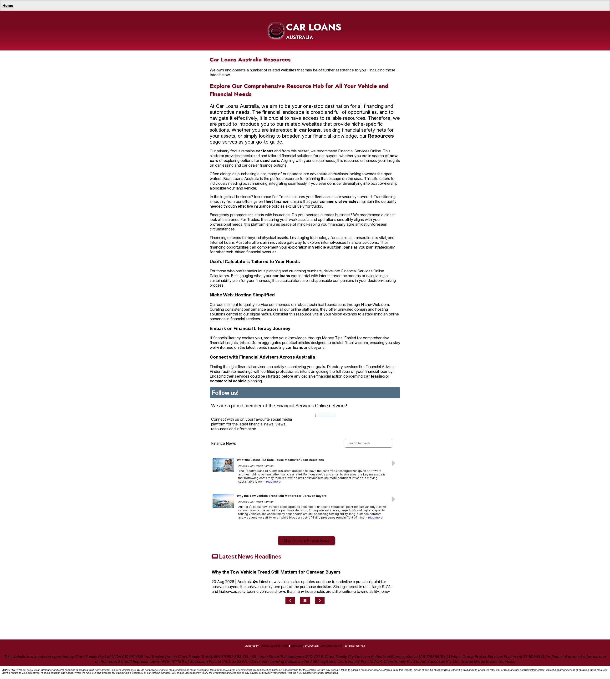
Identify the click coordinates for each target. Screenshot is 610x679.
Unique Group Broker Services (487, 661)
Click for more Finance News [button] (306, 541)
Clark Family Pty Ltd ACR (359, 661)
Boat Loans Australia (241, 178)
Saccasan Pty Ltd (442, 661)
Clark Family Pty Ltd (330, 645)
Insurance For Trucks (272, 196)
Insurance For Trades (240, 219)
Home (7, 5)
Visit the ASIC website (299, 672)
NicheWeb (297, 645)
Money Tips (332, 337)
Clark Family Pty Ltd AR (404, 661)
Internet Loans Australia (230, 242)
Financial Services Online (359, 151)
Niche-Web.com (375, 304)
